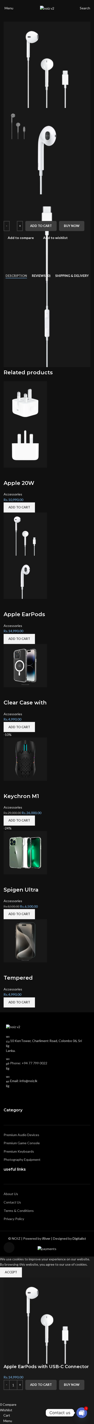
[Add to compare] (10, 1396)
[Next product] (87, 147)
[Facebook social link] (9, 1096)
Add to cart (41, 226)
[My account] (91, 8)
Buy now (72, 226)
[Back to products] (82, 147)
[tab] (16, 276)
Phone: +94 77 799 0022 (28, 1063)
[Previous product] (76, 147)
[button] (5, 628)
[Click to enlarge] (9, 1247)
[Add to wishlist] (22, 1396)
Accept (11, 1272)
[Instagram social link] (15, 1096)
